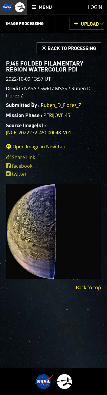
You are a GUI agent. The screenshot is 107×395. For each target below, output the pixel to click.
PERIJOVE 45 (56, 115)
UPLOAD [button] (90, 24)
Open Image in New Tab (38, 146)
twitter (19, 174)
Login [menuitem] (95, 7)
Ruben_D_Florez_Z (61, 105)
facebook (22, 166)
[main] (53, 197)
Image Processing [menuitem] (25, 24)
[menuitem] (42, 7)
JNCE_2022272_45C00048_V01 (38, 132)
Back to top (88, 287)
